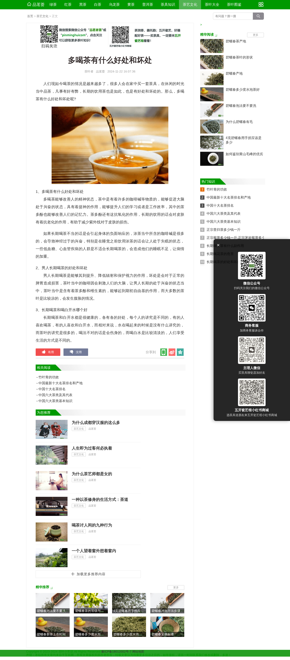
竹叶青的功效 (48, 377)
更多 (176, 587)
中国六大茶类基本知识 (55, 401)
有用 (51, 352)
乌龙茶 (114, 5)
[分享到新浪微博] (172, 352)
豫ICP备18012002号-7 (116, 651)
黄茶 (131, 5)
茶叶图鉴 (234, 5)
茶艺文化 (190, 5)
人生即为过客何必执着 (92, 448)
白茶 (97, 5)
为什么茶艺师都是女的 (92, 474)
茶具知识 (168, 5)
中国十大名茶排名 (52, 389)
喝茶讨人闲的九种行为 (92, 525)
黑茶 (82, 5)
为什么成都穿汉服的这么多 (96, 422)
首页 (30, 16)
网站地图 (138, 651)
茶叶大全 (212, 5)
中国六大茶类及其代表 (55, 395)
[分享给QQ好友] (180, 352)
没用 (79, 352)
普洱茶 (147, 5)
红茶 (68, 5)
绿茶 (53, 5)
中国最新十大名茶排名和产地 (60, 383)
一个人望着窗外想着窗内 (94, 551)
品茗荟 (38, 4)
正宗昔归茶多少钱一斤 (224, 229)
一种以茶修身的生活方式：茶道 (100, 499)
